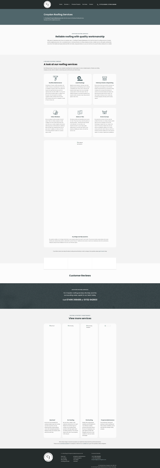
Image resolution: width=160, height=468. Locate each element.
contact (75, 461)
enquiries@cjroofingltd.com (98, 459)
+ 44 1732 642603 (96, 458)
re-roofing (63, 458)
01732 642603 (103, 4)
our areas (75, 459)
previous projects (65, 443)
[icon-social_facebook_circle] (44, 465)
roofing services (65, 461)
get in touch (101, 251)
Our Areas (84, 4)
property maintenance (79, 456)
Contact (91, 4)
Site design (114, 466)
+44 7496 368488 (96, 456)
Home (60, 4)
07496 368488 (112, 4)
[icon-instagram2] (46, 465)
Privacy (109, 466)
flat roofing (64, 459)
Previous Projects (76, 4)
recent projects (77, 458)
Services (66, 4)
